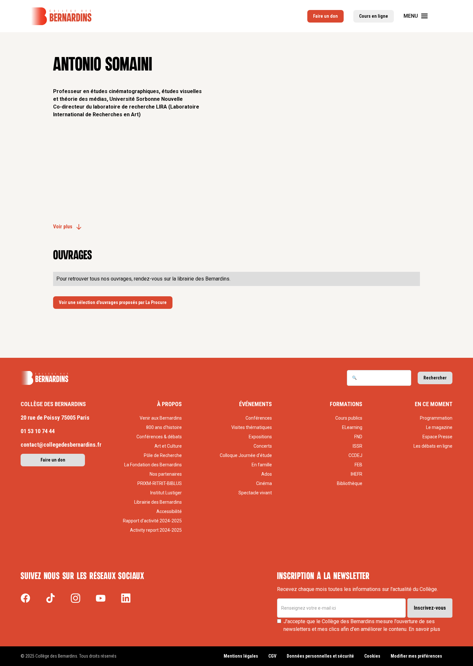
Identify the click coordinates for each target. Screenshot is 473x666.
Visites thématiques (251, 427)
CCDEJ (355, 455)
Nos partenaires (166, 474)
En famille (262, 464)
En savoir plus (424, 629)
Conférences (259, 418)
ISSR (357, 446)
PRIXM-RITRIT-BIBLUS (159, 483)
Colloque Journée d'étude (246, 455)
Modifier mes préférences (416, 656)
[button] (419, 16)
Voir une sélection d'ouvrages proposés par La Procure (113, 302)
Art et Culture (168, 446)
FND (358, 436)
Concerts (263, 446)
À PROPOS (169, 404)
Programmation (436, 418)
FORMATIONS (346, 404)
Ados (266, 474)
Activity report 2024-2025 (156, 530)
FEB (358, 464)
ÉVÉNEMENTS (255, 404)
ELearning (352, 427)
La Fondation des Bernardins (153, 464)
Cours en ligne (373, 16)
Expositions (260, 436)
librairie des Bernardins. (203, 279)
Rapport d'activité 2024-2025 (152, 520)
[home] (61, 16)
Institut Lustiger (166, 492)
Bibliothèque (349, 483)
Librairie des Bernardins (158, 502)
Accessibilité (169, 511)
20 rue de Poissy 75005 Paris (55, 417)
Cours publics (348, 418)
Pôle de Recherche (163, 455)
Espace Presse (437, 436)
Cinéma (264, 483)
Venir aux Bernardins (161, 418)
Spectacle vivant (255, 492)
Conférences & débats (159, 436)
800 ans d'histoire (164, 427)
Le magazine (439, 427)
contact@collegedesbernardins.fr (61, 444)
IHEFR (356, 474)
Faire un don (325, 16)
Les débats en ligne (432, 446)
